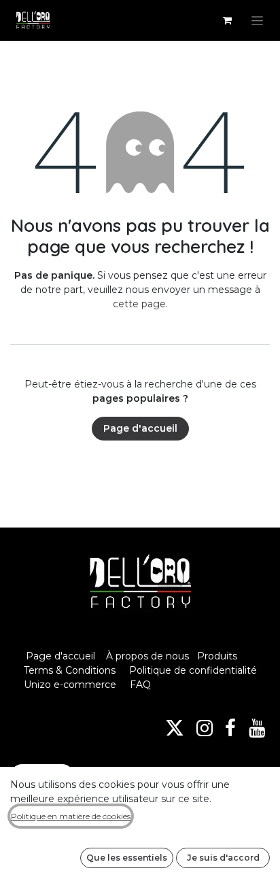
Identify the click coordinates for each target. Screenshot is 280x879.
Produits (217, 656)
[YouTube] (257, 728)
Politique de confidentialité (193, 670)
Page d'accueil (140, 428)
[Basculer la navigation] (257, 20)
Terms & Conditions (71, 670)
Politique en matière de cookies (70, 816)
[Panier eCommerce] (227, 20)
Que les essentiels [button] (126, 857)
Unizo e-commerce (70, 684)
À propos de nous (147, 656)
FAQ (140, 684)
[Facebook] (230, 728)
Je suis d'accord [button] (223, 857)
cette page (139, 304)
